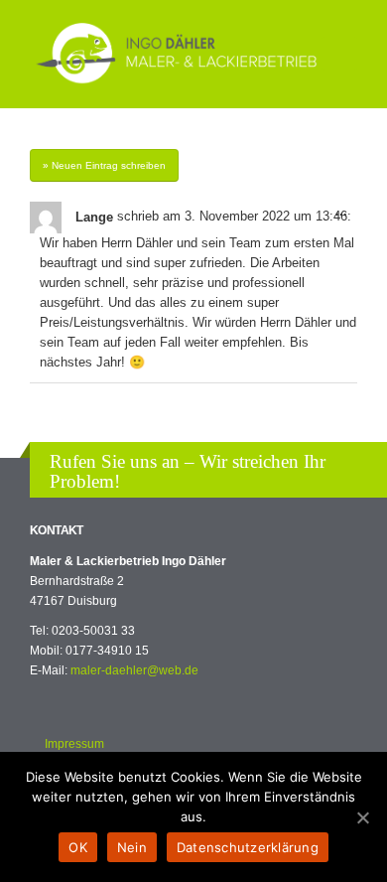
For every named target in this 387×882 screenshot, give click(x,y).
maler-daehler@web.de (134, 669)
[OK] (362, 817)
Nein (132, 847)
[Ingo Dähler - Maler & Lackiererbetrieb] (176, 54)
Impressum (74, 743)
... (346, 217)
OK (77, 847)
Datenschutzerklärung (248, 847)
